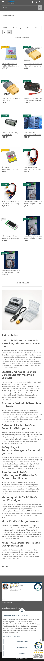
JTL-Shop (25, 658)
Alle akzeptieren (22, 641)
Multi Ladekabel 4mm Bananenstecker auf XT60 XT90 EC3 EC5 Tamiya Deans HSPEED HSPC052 (32, 168)
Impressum (7, 636)
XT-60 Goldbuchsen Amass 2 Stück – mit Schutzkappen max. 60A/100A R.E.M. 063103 (11, 99)
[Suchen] (40, 7)
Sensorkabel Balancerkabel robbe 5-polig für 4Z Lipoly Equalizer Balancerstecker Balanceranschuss (11, 271)
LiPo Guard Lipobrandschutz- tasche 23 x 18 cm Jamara (10, 168)
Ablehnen (22, 653)
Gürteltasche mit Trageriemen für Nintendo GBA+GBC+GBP (33, 134)
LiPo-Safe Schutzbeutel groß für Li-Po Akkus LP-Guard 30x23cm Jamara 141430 (10, 65)
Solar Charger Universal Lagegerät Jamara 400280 (10, 237)
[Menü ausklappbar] (3, 1)
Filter (7, 28)
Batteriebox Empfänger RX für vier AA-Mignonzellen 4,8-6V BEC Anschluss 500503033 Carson (33, 99)
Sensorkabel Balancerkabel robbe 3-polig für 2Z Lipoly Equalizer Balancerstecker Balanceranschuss (33, 203)
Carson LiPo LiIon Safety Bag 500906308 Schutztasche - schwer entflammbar (10, 134)
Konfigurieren (22, 647)
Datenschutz (17, 636)
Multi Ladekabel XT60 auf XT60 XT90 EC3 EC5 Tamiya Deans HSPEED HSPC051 (11, 203)
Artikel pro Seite (32, 28)
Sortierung (17, 28)
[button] (32, 2)
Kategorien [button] (6, 566)
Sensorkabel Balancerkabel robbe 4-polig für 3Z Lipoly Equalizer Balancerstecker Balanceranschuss (33, 237)
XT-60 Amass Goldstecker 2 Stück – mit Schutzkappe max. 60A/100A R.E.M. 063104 (33, 65)
